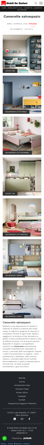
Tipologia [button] (33, 24)
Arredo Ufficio (22, 392)
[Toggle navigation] (41, 3)
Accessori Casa (22, 389)
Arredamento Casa (15, 8)
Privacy (3, 444)
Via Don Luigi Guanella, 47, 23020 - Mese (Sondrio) (22, 414)
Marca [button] (9, 24)
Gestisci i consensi (23, 444)
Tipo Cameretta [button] (16, 29)
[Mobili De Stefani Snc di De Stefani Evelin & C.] (14, 3)
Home (4, 8)
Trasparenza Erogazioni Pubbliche (22, 403)
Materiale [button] (18, 24)
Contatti (22, 400)
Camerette (28, 8)
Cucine (22, 382)
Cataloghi (22, 396)
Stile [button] (25, 24)
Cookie (10, 444)
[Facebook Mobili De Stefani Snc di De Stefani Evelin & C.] (29, 418)
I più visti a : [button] (29, 29)
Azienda (22, 378)
